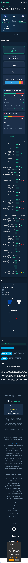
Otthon (11, 358)
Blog (14, 505)
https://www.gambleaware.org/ (16, 463)
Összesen (4, 358)
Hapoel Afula (22, 353)
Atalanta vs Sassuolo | (18, 498)
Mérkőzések (8, 348)
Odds (9, 35)
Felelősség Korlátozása (13, 443)
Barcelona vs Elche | (9, 486)
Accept (11, 560)
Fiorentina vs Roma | (9, 491)
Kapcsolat (14, 507)
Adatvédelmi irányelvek (14, 511)
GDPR (14, 515)
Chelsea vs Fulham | (18, 486)
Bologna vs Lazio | (10, 496)
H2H (15, 353)
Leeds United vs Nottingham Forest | (13, 488)
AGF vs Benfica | (19, 493)
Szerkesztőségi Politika (14, 516)
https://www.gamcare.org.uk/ (13, 465)
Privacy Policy (15, 557)
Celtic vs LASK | (18, 496)
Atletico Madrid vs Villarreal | (14, 490)
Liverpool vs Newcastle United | (13, 481)
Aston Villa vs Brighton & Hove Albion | (14, 478)
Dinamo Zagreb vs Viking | (10, 493)
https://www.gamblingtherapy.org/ (11, 468)
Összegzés (22, 35)
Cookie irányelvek (14, 513)
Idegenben (18, 358)
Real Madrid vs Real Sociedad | (13, 485)
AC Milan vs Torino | (9, 498)
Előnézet (4, 35)
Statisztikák (20, 348)
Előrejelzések (15, 35)
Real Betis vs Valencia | (9, 495)
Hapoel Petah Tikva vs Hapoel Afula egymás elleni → (13, 343)
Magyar (23, 2)
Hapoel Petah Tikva (6, 353)
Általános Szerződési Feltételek (14, 510)
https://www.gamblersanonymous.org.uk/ (13, 466)
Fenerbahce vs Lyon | (18, 491)
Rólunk (14, 508)
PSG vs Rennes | (13, 480)
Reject (16, 560)
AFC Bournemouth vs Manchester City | (14, 477)
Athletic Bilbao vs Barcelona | (14, 483)
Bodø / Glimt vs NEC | (18, 495)
